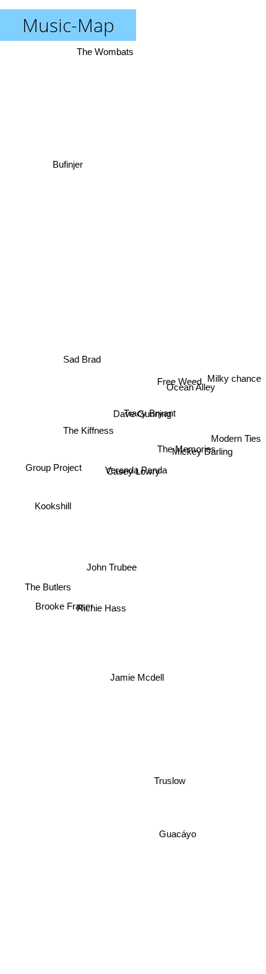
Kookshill (53, 522)
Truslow (172, 779)
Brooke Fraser (64, 611)
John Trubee (113, 571)
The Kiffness (87, 429)
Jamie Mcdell (134, 679)
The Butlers (47, 580)
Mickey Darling (203, 443)
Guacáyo (175, 844)
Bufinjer (69, 160)
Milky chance (234, 370)
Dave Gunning (142, 417)
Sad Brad (82, 351)
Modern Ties (236, 427)
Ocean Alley (190, 383)
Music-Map (68, 25)
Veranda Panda (136, 468)
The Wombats (106, 51)
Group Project (52, 467)
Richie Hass (102, 607)
